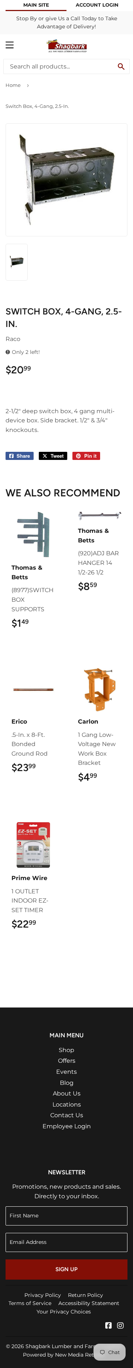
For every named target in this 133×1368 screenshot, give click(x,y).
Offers (66, 1060)
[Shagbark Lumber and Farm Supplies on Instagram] (120, 1326)
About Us (67, 1093)
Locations (66, 1104)
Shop (66, 1050)
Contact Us (66, 1115)
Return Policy (85, 1295)
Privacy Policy (42, 1295)
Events (66, 1071)
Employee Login (66, 1126)
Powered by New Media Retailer (64, 1355)
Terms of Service (29, 1303)
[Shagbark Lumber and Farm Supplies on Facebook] (108, 1326)
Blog (67, 1082)
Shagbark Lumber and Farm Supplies (73, 1346)
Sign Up (66, 1269)
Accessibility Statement (88, 1303)
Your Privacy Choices (64, 1312)
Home (13, 85)
